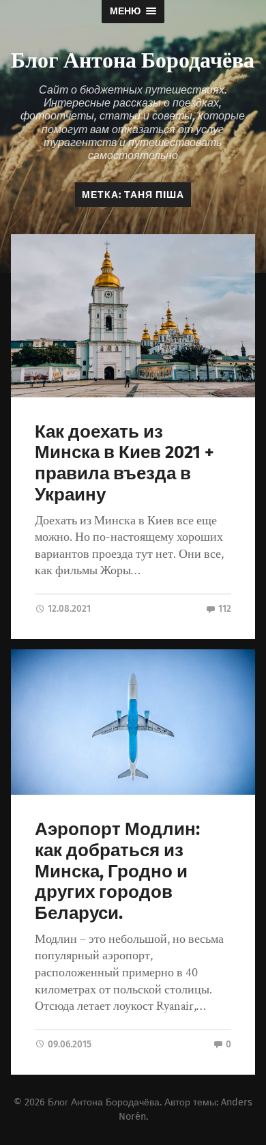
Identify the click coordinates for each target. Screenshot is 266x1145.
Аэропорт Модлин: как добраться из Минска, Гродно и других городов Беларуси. (117, 871)
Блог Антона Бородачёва (132, 58)
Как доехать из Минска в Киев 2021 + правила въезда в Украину (124, 463)
